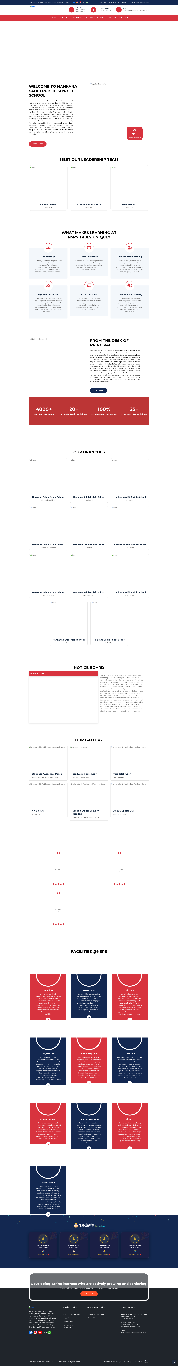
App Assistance (69, 1318)
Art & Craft (38, 811)
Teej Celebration (122, 774)
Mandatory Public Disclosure (140, 2)
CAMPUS (101, 18)
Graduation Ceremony (85, 774)
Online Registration (106, 2)
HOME (53, 18)
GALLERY (112, 18)
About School (69, 1321)
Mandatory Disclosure (96, 1314)
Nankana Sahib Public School (48, 497)
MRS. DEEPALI (129, 204)
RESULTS (90, 18)
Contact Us (89, 1294)
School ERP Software (72, 1314)
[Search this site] (174, 1362)
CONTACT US (124, 18)
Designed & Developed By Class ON (129, 1362)
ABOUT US (63, 18)
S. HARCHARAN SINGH (89, 204)
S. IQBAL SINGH (48, 204)
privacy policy (109, 1362)
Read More (37, 144)
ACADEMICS (76, 18)
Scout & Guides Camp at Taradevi (86, 812)
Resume (125, 2)
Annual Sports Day (123, 811)
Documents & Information (69, 1326)
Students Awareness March (47, 774)
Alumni (117, 2)
